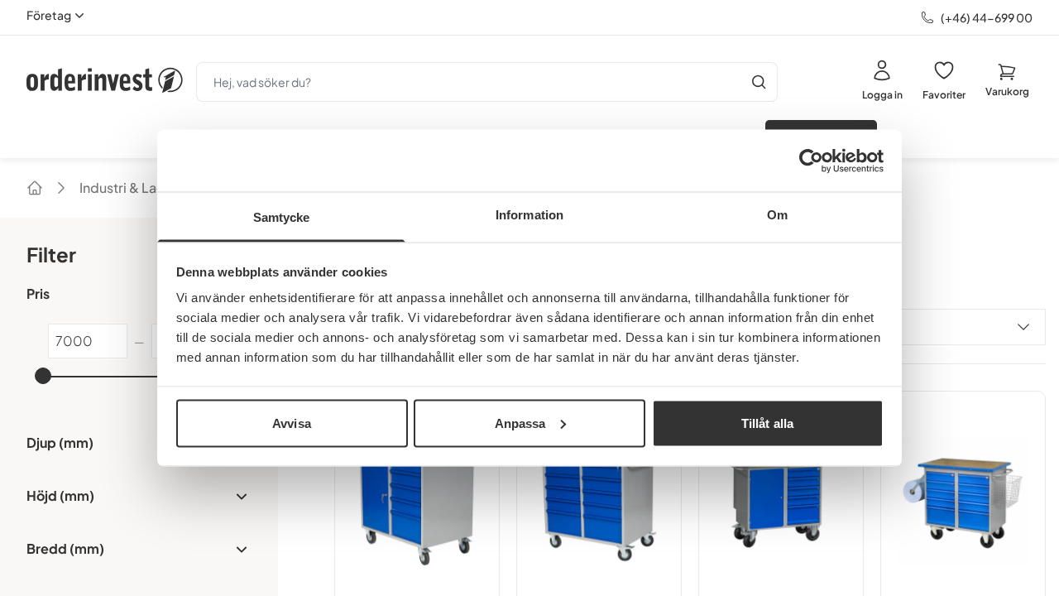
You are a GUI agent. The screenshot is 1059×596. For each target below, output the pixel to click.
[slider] (43, 376)
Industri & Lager (129, 187)
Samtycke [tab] (281, 217)
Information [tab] (529, 215)
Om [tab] (777, 215)
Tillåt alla (767, 423)
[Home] (34, 188)
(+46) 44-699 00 (987, 17)
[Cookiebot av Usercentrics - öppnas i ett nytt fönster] (811, 160)
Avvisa (291, 423)
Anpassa (520, 423)
